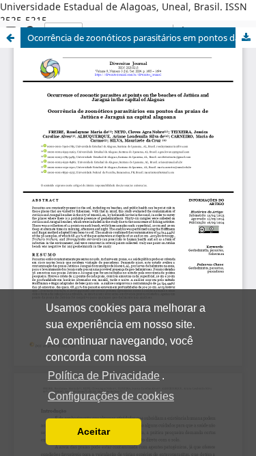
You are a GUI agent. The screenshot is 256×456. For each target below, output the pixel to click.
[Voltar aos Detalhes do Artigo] (10, 37)
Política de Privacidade (104, 375)
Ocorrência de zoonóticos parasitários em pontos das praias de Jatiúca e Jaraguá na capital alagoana (141, 37)
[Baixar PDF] (246, 37)
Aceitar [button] (93, 431)
